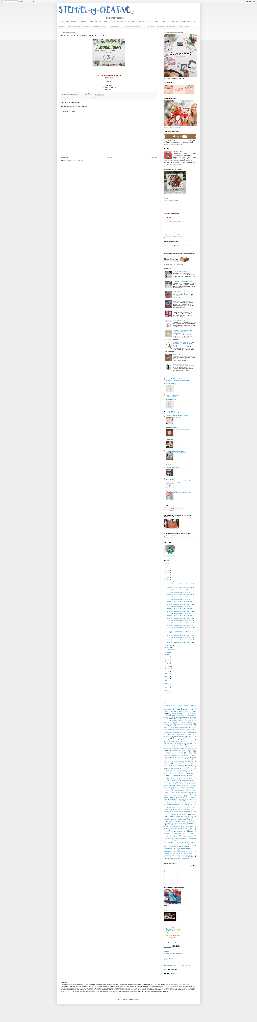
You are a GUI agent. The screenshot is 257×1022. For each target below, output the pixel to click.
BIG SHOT (169, 719)
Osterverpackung (182, 785)
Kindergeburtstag (189, 767)
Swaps (165, 828)
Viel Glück (178, 844)
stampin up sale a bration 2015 (175, 818)
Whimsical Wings (178, 354)
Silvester (166, 811)
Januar (169, 668)
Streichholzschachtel (175, 826)
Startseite (62, 26)
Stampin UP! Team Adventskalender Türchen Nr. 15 (180, 606)
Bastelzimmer (193, 717)
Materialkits (166, 777)
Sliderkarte (182, 812)
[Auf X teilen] (99, 95)
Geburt (191, 736)
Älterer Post (154, 157)
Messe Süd (173, 777)
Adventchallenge (168, 709)
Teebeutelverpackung (179, 833)
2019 (166, 579)
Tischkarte (171, 836)
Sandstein (179, 797)
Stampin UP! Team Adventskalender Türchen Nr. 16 (180, 604)
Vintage (186, 844)
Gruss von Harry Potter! (180, 452)
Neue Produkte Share (179, 320)
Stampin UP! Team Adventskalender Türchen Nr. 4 (180, 635)
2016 (166, 676)
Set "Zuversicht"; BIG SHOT (182, 809)
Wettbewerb (178, 855)
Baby (172, 717)
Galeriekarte (191, 734)
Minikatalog (175, 778)
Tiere (165, 836)
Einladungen (190, 729)
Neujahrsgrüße (175, 780)
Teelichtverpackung (168, 835)
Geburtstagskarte (190, 738)
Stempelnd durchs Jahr (179, 823)
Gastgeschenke (179, 736)
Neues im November (171, 396)
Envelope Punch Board (188, 731)
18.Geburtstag (167, 705)
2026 (166, 563)
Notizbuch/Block (182, 782)
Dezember (170, 582)
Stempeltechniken (191, 825)
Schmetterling (178, 801)
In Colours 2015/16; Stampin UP (179, 757)
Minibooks (166, 778)
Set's (193, 809)
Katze (165, 767)
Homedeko (174, 755)
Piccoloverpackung (173, 787)
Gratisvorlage (167, 748)
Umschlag (174, 838)
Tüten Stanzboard (189, 836)
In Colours (166, 757)
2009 (166, 692)
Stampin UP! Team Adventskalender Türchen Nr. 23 (180, 587)
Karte (188, 759)
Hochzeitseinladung (188, 753)
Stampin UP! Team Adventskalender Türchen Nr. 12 (180, 613)
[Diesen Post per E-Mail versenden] (96, 95)
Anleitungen (150, 26)
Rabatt (171, 792)
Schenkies (183, 799)
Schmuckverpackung (179, 802)
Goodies (190, 747)
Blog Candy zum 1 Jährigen (180, 291)
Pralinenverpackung (183, 788)
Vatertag (181, 840)
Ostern (172, 785)
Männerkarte (167, 775)
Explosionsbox (167, 732)
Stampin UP (182, 814)
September (170, 649)
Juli (168, 654)
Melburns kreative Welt (172, 491)
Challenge (174, 722)
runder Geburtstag (185, 794)
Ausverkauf (166, 717)
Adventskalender (69, 97)
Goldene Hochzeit (181, 746)
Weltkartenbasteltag (168, 855)
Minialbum (191, 777)
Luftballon (180, 773)
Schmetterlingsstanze (191, 801)
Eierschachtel (193, 727)
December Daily (181, 726)
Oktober (169, 647)
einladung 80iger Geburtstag (178, 729)
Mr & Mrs (191, 778)
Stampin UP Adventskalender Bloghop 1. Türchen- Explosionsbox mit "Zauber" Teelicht (184, 344)
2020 (166, 577)
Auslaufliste (191, 715)
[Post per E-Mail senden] (84, 94)
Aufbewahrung (181, 715)
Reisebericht (184, 792)
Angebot (174, 711)
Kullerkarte (191, 770)
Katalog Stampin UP (179, 765)
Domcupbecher (184, 727)
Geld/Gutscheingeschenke (172, 741)
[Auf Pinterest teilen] (103, 95)
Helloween (191, 748)
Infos (191, 757)
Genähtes (186, 741)
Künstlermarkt (167, 772)
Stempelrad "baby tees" (179, 825)
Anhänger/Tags (175, 713)
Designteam (175, 727)
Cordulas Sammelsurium (173, 467)
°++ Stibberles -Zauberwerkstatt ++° (176, 451)
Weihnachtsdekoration (184, 848)
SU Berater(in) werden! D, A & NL (133, 26)
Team (191, 830)
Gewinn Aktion (191, 745)
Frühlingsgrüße (180, 734)
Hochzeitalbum (167, 753)
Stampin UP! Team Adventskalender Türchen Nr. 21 (180, 592)
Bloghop (172, 720)
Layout (183, 772)
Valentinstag (170, 840)
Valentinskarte (192, 838)
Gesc (193, 741)
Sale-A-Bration (177, 796)
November (170, 645)
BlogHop (176, 401)
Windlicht (183, 856)
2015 (166, 678)
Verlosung (190, 840)
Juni (168, 657)
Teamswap (180, 831)
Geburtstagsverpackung (187, 739)
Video (195, 842)
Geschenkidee (179, 745)
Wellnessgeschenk (188, 853)
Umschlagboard (183, 838)
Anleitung (185, 713)
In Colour (192, 755)
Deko (190, 726)
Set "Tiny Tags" (175, 807)
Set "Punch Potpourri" (182, 806)
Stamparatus (173, 814)
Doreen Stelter (179, 151)
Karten (188, 761)
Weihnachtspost (168, 851)
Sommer (189, 812)
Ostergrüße (191, 783)
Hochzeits (177, 753)
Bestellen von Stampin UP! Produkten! (95, 26)
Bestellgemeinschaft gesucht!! (181, 364)
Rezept (167, 794)
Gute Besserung (183, 748)
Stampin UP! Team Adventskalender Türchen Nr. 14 (180, 608)
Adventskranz (167, 711)
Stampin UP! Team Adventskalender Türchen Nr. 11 (180, 615)
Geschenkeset (167, 745)
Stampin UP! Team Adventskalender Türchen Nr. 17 (180, 601)
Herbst (166, 750)
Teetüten (183, 835)
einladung (167, 729)
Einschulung (177, 731)
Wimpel (192, 855)
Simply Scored (183, 811)
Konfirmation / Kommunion (171, 768)
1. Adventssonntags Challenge (181, 301)
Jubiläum (166, 759)
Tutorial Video (167, 838)
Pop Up (175, 788)
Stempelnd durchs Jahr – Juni (173, 412)
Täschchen (191, 828)
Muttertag (166, 780)
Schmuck (168, 802)
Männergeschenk (190, 773)
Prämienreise (193, 788)
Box (178, 720)
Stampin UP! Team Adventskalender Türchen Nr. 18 (180, 599)
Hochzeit (189, 752)
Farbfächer (181, 732)
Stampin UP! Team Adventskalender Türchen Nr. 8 (180, 623)
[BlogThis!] (98, 95)
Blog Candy (180, 719)
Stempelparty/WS (191, 823)
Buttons (183, 720)
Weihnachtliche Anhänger (180, 441)
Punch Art (187, 790)
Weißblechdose (176, 853)
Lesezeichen (191, 772)
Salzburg (191, 795)
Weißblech (166, 853)
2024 (166, 568)
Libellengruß (166, 773)
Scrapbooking (188, 804)
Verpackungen (184, 842)
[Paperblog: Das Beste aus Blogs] (168, 960)
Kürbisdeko (175, 772)
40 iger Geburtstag (177, 705)
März (168, 664)
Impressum (160, 26)
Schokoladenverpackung (171, 804)
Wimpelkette (166, 856)
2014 (166, 681)
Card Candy (190, 720)
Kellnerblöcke (172, 767)
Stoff (166, 826)
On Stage (192, 782)
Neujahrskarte (185, 780)
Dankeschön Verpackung (183, 724)
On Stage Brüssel (168, 783)
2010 (166, 690)
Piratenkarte (191, 787)
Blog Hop (190, 719)
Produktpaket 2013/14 (170, 790)
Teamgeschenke (168, 831)
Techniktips (166, 833)
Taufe (184, 830)
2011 (166, 688)
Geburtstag (167, 738)
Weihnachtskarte (169, 850)
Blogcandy (166, 720)
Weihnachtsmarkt (187, 850)
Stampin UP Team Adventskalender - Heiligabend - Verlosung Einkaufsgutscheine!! (183, 332)
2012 (166, 685)
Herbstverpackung (178, 752)
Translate (176, 511)
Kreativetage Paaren (169, 770)
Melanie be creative (171, 427)
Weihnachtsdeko (168, 848)
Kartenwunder (167, 765)
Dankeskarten (168, 726)
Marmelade (183, 775)
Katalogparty (191, 765)
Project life (180, 790)
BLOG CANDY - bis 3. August (181, 272)
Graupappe (174, 748)
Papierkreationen (170, 383)
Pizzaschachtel (167, 788)
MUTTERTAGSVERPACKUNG (181, 429)
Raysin (177, 792)
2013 (166, 683)
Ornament (184, 783)
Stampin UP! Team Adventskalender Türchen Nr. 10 (180, 618)
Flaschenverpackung (191, 732)
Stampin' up (173, 821)
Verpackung (169, 842)
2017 (166, 674)
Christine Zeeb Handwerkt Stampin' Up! (177, 379)
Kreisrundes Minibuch (182, 770)
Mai (168, 659)
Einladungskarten (168, 731)
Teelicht (191, 833)
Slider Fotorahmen (174, 812)
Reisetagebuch (192, 792)
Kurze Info (168, 464)
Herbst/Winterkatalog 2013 (177, 750)
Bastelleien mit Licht (181, 717)
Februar (169, 666)
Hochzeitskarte (167, 755)
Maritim (176, 775)
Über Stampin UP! (74, 26)
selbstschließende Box (169, 806)
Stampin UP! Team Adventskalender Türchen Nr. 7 (180, 625)
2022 (166, 572)
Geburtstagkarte (179, 738)
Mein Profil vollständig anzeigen (172, 164)
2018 (166, 671)
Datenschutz (171, 26)
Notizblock (173, 782)
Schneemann (191, 802)
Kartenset (191, 763)
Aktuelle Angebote (184, 26)
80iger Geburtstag (168, 707)
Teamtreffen (189, 831)
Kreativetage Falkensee (188, 768)
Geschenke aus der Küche (185, 743)
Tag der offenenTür (175, 828)
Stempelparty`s (115, 26)
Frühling (168, 734)
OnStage (177, 783)
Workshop (190, 857)
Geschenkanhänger (168, 743)
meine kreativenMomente (173, 463)
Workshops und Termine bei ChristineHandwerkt (177, 380)
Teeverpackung (191, 835)
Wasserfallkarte (172, 846)
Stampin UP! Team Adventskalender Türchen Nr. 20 (180, 594)
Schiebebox (191, 799)
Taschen (166, 830)
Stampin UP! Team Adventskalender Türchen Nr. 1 (180, 642)
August (169, 652)
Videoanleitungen (169, 844)
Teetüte (177, 835)
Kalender (182, 759)
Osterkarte (166, 785)
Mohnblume (184, 778)
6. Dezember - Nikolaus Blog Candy (183, 281)
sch (186, 797)
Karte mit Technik (177, 761)
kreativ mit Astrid (171, 399)
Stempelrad (169, 825)
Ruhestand (174, 794)
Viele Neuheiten (178, 384)
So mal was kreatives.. (179, 311)
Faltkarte (175, 732)
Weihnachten (185, 846)
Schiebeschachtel (168, 801)
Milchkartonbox (182, 777)
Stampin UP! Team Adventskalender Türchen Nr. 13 (180, 611)
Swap (192, 826)
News (193, 780)
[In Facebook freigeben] (101, 95)
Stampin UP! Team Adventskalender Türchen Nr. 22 (180, 590)
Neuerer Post (65, 157)
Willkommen (185, 855)
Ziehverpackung (185, 858)
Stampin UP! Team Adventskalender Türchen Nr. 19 (180, 597)
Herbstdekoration (190, 750)
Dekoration (167, 727)
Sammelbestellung (169, 797)
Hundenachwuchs (183, 755)
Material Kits (192, 775)
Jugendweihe (174, 759)
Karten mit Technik (173, 763)
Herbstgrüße (167, 752)
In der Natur (177, 417)
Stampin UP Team (78, 97)
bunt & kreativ (170, 479)
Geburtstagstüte (172, 739)
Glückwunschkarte (169, 747)
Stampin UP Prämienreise (190, 816)
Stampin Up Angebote (174, 816)
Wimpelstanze (175, 856)
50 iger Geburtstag (189, 705)
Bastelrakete (169, 439)
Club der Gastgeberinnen (187, 722)
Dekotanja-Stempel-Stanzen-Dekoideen (177, 415)
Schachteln (173, 799)
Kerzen (180, 767)
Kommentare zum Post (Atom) (76, 160)
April (168, 661)
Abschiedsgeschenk (179, 707)
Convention (166, 724)
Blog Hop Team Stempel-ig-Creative (182, 492)
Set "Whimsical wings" (187, 807)
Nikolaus (166, 782)
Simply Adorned (174, 811)
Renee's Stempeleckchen (173, 395)
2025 (166, 565)
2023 (166, 570)
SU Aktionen (186, 826)
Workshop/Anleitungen (171, 858)
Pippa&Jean (183, 787)
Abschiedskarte (190, 707)
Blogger (137, 999)
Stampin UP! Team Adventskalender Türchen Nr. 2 (180, 640)
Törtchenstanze (179, 836)
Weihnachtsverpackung (89, 97)
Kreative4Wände (170, 411)
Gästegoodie (167, 736)
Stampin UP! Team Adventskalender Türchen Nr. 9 (180, 620)
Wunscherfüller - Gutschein (180, 469)
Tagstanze (184, 828)
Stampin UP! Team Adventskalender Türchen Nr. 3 (180, 637)
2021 (166, 575)
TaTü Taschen (176, 830)
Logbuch (174, 773)
